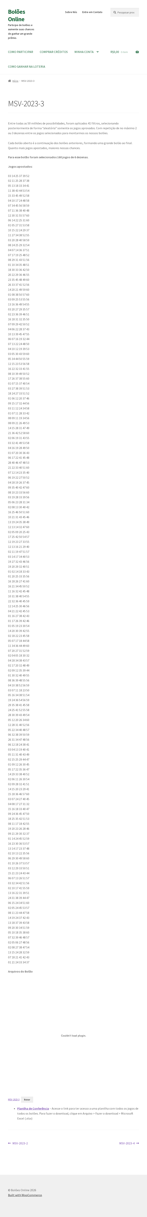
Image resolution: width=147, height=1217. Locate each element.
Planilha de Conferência (33, 1108)
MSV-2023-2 (20, 1143)
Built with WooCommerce (25, 1195)
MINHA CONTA (84, 52)
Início (15, 81)
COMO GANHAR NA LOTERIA (26, 66)
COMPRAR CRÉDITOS (54, 52)
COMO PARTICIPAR (20, 52)
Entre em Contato (92, 12)
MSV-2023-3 (14, 1099)
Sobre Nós (71, 12)
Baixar (27, 1099)
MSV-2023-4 (127, 1143)
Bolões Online (16, 15)
